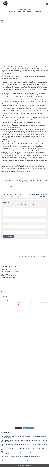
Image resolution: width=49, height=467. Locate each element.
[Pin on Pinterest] (28, 176)
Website (4, 229)
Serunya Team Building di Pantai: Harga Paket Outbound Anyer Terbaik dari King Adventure (25, 448)
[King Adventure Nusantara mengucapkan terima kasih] (36, 342)
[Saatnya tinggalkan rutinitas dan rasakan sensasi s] (12, 342)
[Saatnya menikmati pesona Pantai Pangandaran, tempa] (12, 366)
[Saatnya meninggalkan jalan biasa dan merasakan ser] (36, 390)
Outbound (20, 9)
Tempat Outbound (27, 9)
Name (4, 217)
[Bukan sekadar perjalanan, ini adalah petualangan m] (36, 318)
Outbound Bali (40, 180)
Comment (5, 206)
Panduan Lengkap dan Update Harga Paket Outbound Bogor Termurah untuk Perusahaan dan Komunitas (25, 452)
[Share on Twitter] (23, 176)
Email (4, 223)
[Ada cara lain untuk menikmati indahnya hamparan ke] (12, 318)
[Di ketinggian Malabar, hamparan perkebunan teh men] (12, 414)
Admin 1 (30, 15)
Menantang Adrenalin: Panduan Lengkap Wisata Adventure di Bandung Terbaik (22, 456)
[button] (47, 4)
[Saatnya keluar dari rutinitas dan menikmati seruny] (12, 390)
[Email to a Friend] (26, 176)
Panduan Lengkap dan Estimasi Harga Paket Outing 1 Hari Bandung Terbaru (21, 460)
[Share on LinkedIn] (30, 176)
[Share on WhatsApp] (19, 176)
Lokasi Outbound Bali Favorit (32, 180)
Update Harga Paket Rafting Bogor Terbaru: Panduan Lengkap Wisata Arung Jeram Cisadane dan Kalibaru (25, 441)
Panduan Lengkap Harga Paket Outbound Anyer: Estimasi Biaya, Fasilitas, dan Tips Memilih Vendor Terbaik (25, 437)
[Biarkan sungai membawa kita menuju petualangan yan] (36, 366)
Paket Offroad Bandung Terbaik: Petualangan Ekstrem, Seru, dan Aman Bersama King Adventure (26, 444)
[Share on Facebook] (21, 176)
